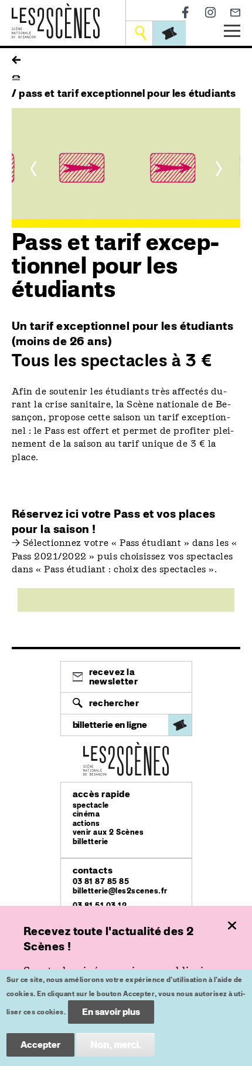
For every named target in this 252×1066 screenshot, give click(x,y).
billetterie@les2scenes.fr (120, 890)
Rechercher (114, 703)
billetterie (90, 841)
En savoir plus (111, 1011)
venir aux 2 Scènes (108, 832)
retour (16, 56)
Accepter (40, 1044)
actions (86, 823)
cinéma (86, 813)
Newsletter (235, 12)
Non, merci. (115, 1045)
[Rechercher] (140, 33)
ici (72, 514)
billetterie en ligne (110, 724)
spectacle (91, 805)
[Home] (56, 10)
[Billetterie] (169, 33)
